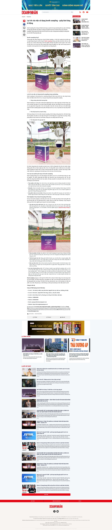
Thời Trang (38, 376)
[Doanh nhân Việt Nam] (30, 12)
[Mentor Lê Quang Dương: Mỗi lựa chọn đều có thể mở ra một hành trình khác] (29, 446)
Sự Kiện (38, 418)
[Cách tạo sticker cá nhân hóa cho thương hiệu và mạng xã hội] (29, 510)
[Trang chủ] (24, 21)
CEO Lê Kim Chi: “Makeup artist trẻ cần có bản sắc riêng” (49, 379)
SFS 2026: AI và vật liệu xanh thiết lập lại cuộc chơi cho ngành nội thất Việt (52, 526)
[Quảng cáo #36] (56, 5)
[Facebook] (83, 12)
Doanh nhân (38, 449)
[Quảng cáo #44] (56, 328)
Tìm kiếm (72, 12)
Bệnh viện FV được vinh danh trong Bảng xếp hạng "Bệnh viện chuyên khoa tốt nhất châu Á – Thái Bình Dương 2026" (55, 355)
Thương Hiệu (24, 350)
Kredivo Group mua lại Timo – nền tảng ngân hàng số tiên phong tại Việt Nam (53, 516)
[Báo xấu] (24, 35)
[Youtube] (87, 12)
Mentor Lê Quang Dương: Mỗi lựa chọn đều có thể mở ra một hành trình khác (53, 442)
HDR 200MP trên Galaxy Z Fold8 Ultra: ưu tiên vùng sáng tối (32, 354)
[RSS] (80, 12)
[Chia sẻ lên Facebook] (24, 24)
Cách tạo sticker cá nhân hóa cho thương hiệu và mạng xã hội (49, 506)
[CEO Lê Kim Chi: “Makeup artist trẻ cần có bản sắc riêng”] (29, 383)
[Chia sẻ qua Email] (24, 28)
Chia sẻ (37, 385)
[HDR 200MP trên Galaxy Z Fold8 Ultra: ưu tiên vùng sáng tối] (33, 345)
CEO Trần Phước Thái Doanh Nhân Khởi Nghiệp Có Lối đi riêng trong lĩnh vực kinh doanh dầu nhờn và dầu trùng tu (79, 355)
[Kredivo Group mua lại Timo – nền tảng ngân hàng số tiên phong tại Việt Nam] (29, 520)
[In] (24, 31)
